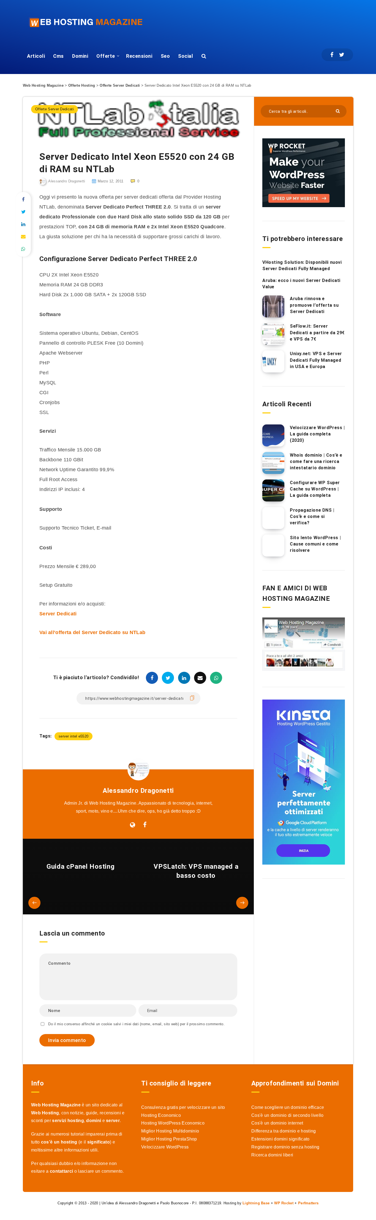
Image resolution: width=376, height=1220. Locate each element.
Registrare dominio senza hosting (285, 1147)
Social (185, 56)
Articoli (36, 56)
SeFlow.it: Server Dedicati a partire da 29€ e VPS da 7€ (317, 332)
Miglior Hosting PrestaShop (169, 1139)
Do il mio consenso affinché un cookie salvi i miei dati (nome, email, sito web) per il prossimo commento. (136, 1024)
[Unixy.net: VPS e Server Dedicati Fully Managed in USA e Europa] (273, 361)
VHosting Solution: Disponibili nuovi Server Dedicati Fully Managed (302, 265)
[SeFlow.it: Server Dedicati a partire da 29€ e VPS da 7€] (273, 334)
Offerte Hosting (81, 85)
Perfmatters (308, 1203)
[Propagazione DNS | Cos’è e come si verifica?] (273, 518)
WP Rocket (283, 1203)
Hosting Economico (161, 1115)
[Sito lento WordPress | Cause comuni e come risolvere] (273, 545)
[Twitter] (341, 55)
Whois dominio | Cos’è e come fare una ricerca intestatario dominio (316, 461)
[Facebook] (331, 55)
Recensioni (139, 56)
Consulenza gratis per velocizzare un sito (183, 1107)
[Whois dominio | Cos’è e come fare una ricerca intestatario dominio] (273, 463)
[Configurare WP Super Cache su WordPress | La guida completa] (273, 490)
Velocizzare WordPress (165, 1147)
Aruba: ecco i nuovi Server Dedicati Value (301, 283)
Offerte (105, 56)
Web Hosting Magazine (43, 85)
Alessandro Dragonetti (138, 790)
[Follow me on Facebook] (145, 824)
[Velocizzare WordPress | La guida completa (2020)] (273, 435)
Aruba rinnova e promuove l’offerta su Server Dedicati (314, 305)
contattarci (61, 1171)
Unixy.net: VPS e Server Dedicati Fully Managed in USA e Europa (316, 360)
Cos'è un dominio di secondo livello (287, 1115)
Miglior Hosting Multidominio (170, 1131)
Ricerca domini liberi (272, 1155)
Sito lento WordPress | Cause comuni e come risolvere (315, 544)
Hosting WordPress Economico (173, 1123)
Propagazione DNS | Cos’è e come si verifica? (312, 516)
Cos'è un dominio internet (277, 1123)
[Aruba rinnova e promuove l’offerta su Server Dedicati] (273, 306)
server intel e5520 (73, 736)
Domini (80, 56)
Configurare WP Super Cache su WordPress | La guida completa (315, 489)
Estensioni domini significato (280, 1139)
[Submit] (338, 111)
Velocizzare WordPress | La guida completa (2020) (317, 434)
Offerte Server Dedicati (120, 85)
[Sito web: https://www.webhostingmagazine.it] (132, 824)
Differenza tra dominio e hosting (283, 1131)
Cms (58, 56)
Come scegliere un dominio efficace (287, 1107)
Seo (165, 56)
